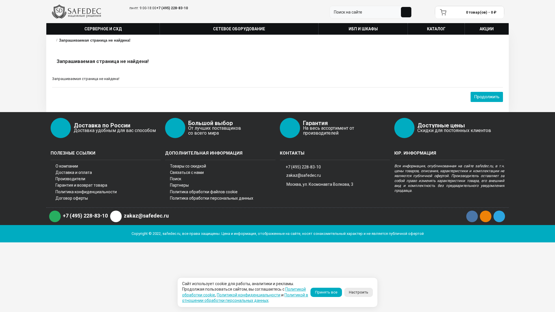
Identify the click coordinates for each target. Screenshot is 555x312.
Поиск (175, 179)
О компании (67, 166)
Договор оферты (72, 198)
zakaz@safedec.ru (303, 175)
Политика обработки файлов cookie (204, 192)
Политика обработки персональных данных (211, 198)
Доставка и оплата (74, 172)
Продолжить (487, 96)
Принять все (326, 292)
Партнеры (179, 185)
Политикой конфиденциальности (248, 295)
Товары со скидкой (188, 166)
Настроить (358, 292)
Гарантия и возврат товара (81, 185)
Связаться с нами (187, 172)
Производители (70, 179)
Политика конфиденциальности (86, 192)
